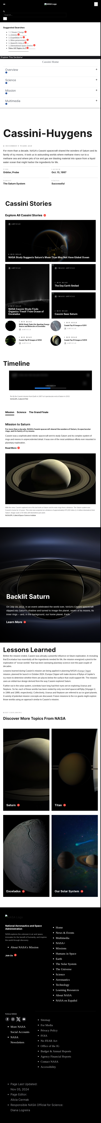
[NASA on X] (18, 1019)
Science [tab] (21, 412)
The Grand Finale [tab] (38, 412)
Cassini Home (50, 61)
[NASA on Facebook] (7, 1019)
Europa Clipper (84, 671)
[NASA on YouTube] (24, 1019)
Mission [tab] (9, 412)
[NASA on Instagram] (13, 1019)
